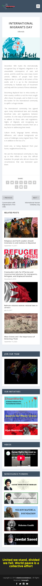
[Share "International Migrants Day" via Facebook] (7, 182)
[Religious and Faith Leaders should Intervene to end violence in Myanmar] (21, 227)
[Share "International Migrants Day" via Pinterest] (25, 182)
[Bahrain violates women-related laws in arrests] (21, 292)
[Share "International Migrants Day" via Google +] (16, 182)
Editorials (21, 32)
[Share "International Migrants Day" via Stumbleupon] (16, 187)
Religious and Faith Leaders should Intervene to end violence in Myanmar (20, 242)
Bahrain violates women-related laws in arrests (21, 306)
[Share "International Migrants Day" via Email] (21, 187)
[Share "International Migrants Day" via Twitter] (12, 182)
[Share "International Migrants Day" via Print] (25, 187)
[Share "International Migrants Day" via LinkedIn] (30, 182)
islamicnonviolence (23, 578)
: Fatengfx (25, 580)
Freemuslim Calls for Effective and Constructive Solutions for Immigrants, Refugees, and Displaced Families (20, 274)
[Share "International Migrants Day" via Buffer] (34, 182)
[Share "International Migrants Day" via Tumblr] (21, 182)
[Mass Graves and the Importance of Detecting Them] (21, 323)
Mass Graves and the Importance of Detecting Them (19, 338)
